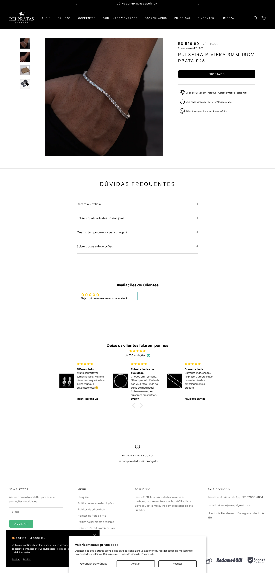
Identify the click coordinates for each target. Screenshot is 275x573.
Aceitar (135, 563)
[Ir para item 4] (25, 84)
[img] (137, 351)
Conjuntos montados (120, 18)
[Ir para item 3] (25, 70)
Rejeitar (27, 559)
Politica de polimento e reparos (96, 522)
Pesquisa (83, 497)
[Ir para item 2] (25, 57)
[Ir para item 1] (25, 43)
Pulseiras (182, 18)
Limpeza (227, 18)
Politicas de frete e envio (92, 515)
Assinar (21, 523)
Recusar (177, 563)
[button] (134, 405)
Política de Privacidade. (141, 554)
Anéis (46, 18)
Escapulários (156, 18)
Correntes (86, 18)
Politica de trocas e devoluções (96, 503)
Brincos (64, 18)
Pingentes (206, 18)
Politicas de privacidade (91, 509)
